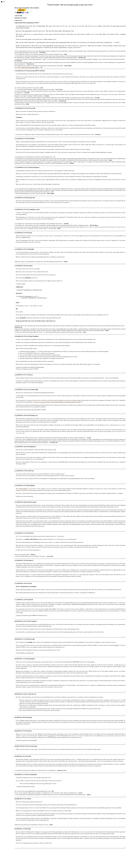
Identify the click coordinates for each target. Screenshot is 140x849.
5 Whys (89, 364)
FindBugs (116, 645)
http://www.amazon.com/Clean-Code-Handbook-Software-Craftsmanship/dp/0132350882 (57, 402)
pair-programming (31, 351)
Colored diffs (51, 736)
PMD (54, 609)
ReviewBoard (24, 488)
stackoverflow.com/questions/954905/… (31, 67)
